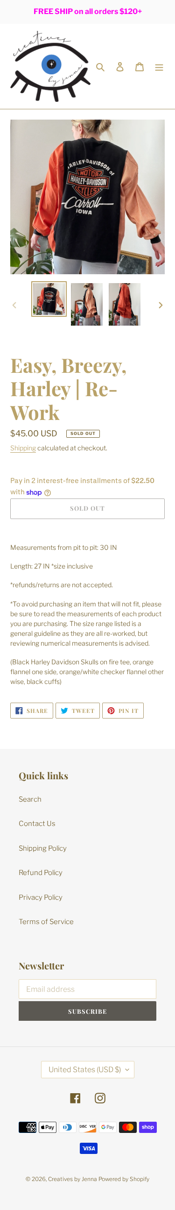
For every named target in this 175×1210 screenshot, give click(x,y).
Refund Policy (41, 872)
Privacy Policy (41, 897)
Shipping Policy (43, 848)
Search (30, 799)
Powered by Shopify (123, 1178)
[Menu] (159, 67)
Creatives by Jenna (72, 1178)
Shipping (23, 448)
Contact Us (37, 823)
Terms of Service (46, 922)
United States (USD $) (85, 1069)
